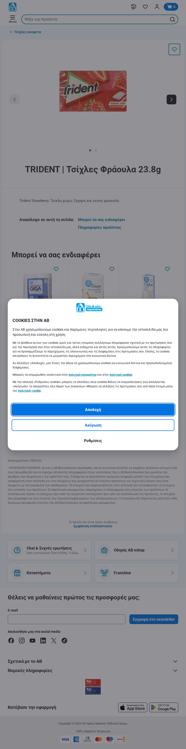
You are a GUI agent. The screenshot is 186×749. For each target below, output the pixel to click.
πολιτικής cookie (29, 390)
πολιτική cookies (120, 374)
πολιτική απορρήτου (83, 374)
